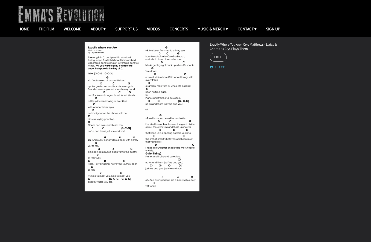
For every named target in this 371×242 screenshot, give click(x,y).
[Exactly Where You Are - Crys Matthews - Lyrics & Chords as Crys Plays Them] (142, 117)
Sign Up (273, 28)
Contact (246, 28)
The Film (46, 28)
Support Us (126, 28)
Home (23, 28)
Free (218, 57)
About (97, 28)
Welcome (72, 28)
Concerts (179, 28)
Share (219, 67)
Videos (153, 28)
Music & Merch (211, 28)
